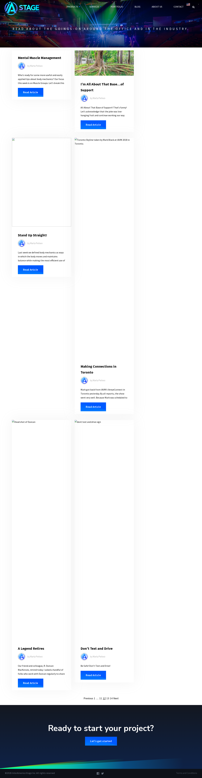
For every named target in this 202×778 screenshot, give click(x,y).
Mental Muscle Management (39, 57)
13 (107, 698)
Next (116, 698)
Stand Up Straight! (32, 235)
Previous (88, 698)
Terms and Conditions (186, 773)
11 (100, 698)
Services (94, 6)
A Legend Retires (31, 648)
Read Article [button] (30, 92)
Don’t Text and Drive (97, 648)
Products (72, 6)
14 (111, 698)
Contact (179, 6)
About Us (157, 6)
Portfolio (117, 6)
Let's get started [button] (101, 741)
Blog (137, 6)
